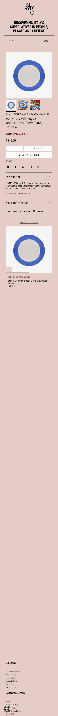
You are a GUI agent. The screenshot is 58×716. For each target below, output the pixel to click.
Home (8, 114)
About (8, 701)
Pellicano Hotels (12, 705)
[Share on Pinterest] (22, 167)
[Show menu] (5, 41)
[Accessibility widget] (7, 709)
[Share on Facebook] (15, 167)
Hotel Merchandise (13, 671)
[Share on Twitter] (8, 167)
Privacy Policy (11, 708)
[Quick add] (9, 269)
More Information (17, 202)
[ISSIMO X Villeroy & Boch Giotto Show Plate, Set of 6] (29, 249)
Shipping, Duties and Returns (24, 211)
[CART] (52, 41)
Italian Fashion (11, 675)
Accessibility (10, 714)
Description (13, 177)
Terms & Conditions (13, 711)
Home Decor (10, 678)
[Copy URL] (37, 167)
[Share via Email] (30, 167)
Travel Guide (10, 684)
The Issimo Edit (12, 687)
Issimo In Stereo (12, 681)
